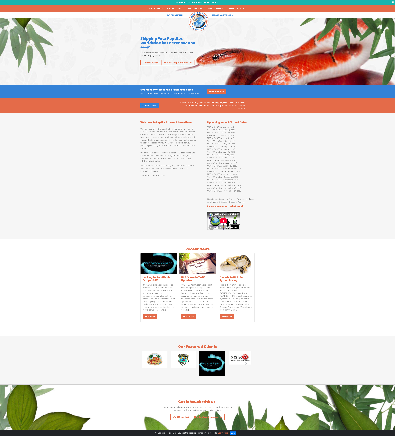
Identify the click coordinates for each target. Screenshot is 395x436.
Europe (170, 8)
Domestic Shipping (215, 8)
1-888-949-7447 (152, 62)
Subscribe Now (216, 91)
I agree (233, 433)
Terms (231, 8)
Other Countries (193, 8)
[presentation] (140, 323)
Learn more (223, 433)
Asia (179, 8)
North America (156, 8)
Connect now (149, 105)
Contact (241, 8)
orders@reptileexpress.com (179, 62)
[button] (149, 363)
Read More (150, 316)
